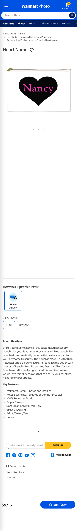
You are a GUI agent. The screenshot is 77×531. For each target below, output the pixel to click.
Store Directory (15, 472)
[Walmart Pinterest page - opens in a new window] (20, 454)
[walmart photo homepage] (36, 6)
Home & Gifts (9, 33)
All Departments (15, 466)
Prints (32, 23)
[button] (32, 50)
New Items (8, 23)
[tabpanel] (38, 90)
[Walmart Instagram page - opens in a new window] (33, 454)
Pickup (21, 23)
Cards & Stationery (48, 23)
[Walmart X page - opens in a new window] (14, 454)
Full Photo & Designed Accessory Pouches (29, 37)
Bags (22, 33)
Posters (66, 23)
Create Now (58, 505)
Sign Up (58, 445)
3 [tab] (43, 128)
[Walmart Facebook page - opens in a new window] (8, 454)
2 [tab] (38, 128)
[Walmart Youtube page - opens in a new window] (27, 454)
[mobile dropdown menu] (6, 6)
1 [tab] (32, 128)
